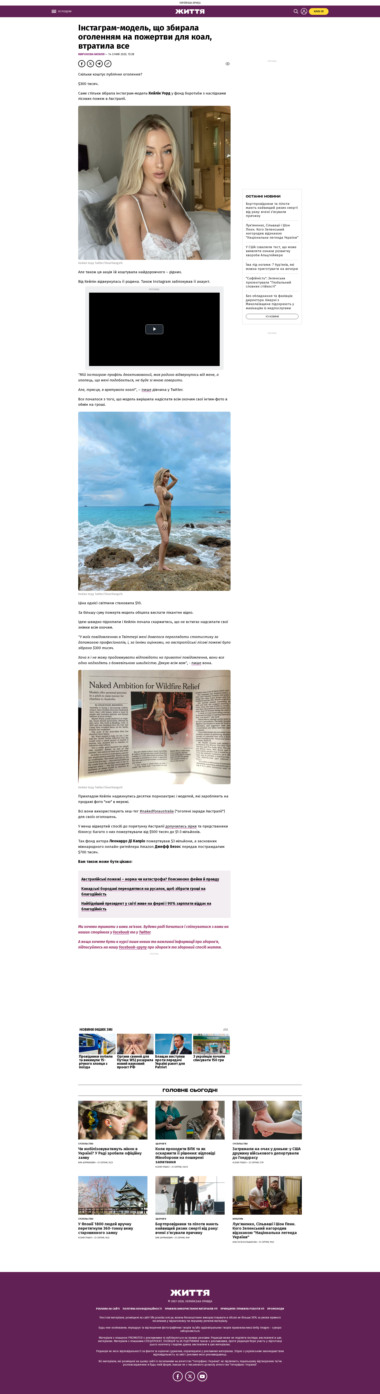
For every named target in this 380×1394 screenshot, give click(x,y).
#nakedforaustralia (157, 811)
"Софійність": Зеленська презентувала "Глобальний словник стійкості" (268, 282)
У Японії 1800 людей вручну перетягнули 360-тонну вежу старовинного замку (105, 1228)
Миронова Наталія (91, 54)
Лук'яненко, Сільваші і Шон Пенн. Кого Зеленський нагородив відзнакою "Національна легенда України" (272, 231)
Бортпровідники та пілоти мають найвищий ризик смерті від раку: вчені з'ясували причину (272, 210)
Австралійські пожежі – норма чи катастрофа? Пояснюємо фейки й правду (150, 879)
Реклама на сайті (108, 1308)
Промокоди (275, 1308)
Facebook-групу (133, 947)
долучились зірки (181, 826)
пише (146, 389)
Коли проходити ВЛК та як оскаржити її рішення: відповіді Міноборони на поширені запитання (185, 1155)
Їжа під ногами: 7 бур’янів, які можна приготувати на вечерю (272, 267)
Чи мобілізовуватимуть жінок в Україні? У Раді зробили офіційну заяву (110, 1153)
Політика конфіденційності (142, 1308)
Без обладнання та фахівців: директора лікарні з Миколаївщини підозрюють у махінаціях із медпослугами (270, 302)
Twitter (144, 932)
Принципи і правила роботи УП (242, 1308)
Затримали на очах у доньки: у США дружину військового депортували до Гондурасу (267, 1153)
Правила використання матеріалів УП (191, 1308)
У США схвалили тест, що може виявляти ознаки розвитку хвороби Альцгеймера (271, 251)
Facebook (121, 932)
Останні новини (263, 196)
